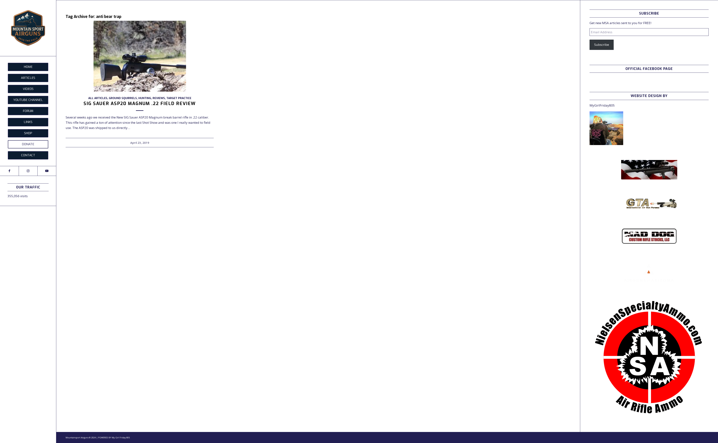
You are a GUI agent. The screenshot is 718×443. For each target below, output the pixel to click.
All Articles (97, 98)
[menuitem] (28, 67)
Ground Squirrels (123, 98)
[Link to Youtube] (46, 171)
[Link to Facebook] (9, 171)
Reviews (159, 98)
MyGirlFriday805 (602, 105)
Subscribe (601, 44)
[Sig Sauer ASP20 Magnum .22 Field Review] (140, 56)
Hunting (144, 98)
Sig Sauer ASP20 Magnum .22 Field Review (140, 104)
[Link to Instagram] (28, 171)
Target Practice (178, 98)
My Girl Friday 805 (121, 437)
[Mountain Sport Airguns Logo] (28, 28)
